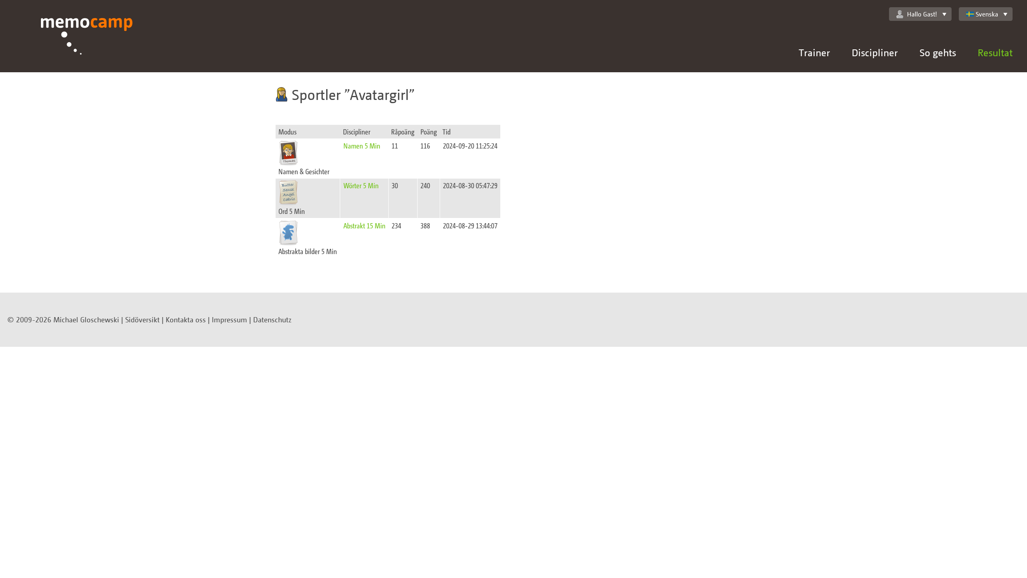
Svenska (987, 14)
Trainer (814, 52)
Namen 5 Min (361, 145)
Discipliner (875, 52)
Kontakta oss (186, 319)
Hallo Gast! (922, 14)
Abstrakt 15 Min (364, 225)
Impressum (229, 319)
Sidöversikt (142, 319)
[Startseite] (87, 45)
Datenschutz (272, 319)
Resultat (995, 52)
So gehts (937, 52)
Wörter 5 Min (361, 185)
